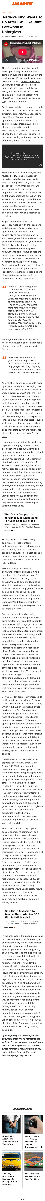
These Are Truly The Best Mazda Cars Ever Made (32, 1176)
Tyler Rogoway (10, 36)
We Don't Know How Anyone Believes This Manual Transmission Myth (33, 1141)
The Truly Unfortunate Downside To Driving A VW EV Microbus (9, 1179)
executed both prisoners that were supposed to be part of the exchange (20, 209)
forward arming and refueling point (20, 862)
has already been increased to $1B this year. (21, 433)
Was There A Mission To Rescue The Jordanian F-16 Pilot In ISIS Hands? (21, 914)
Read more (8, 531)
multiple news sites (26, 261)
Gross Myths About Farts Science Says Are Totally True (10, 1140)
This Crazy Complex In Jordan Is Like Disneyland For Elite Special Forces (21, 517)
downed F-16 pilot (30, 81)
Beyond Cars (7, 12)
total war (14, 403)
